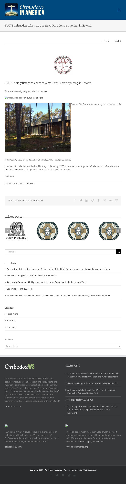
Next (117, 41)
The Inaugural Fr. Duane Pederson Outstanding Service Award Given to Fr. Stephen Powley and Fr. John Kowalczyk (58, 295)
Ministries (11, 320)
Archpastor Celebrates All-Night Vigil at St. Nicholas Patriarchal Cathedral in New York (46, 282)
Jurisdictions (12, 314)
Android (81, 441)
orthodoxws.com (13, 406)
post (12, 91)
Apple (88, 441)
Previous (108, 41)
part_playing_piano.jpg (32, 97)
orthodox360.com (13, 446)
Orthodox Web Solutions (85, 470)
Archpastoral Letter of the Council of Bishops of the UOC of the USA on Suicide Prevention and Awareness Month (58, 269)
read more (9, 176)
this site (43, 91)
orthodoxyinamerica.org (76, 446)
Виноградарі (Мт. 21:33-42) (19, 288)
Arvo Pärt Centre (12, 169)
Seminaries (29, 183)
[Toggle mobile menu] (119, 10)
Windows (100, 441)
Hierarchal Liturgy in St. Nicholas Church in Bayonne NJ (32, 275)
